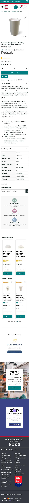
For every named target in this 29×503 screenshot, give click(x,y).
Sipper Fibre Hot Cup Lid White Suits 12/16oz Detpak (20, 254)
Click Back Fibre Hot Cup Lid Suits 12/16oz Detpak (7, 254)
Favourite (25, 18)
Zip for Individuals (14, 424)
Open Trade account (14, 388)
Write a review (19, 50)
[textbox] (13, 191)
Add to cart (14, 73)
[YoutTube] (19, 444)
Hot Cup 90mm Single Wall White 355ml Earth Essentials (7, 296)
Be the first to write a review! (14, 352)
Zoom (24, 36)
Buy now (4, 76)
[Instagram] (13, 444)
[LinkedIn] (16, 444)
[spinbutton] (14, 68)
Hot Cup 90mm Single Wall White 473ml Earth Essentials (20, 296)
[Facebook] (10, 444)
